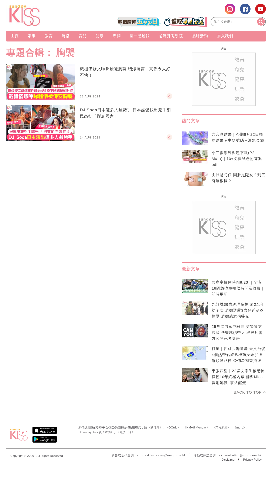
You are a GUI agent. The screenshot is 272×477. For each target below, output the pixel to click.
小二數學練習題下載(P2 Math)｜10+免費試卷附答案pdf (237, 159)
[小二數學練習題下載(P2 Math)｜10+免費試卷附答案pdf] (195, 157)
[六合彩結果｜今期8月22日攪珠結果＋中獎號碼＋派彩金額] (195, 138)
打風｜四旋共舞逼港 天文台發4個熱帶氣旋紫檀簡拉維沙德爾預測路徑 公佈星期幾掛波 (238, 355)
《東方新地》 (221, 427)
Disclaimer (228, 459)
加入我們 (225, 36)
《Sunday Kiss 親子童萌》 (96, 432)
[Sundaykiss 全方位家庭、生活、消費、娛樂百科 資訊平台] (45, 15)
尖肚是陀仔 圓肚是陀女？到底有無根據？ (238, 178)
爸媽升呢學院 (171, 36)
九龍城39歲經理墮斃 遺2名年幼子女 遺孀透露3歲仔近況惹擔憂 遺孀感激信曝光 (238, 310)
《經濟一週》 (126, 432)
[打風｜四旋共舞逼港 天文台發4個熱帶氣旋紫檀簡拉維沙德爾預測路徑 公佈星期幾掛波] (195, 353)
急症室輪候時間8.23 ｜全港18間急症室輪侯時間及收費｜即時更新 (238, 288)
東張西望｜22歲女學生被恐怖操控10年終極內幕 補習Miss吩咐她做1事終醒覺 (238, 377)
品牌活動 (200, 36)
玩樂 (66, 36)
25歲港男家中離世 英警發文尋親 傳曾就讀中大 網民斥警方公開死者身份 (237, 332)
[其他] (169, 98)
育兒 (83, 36)
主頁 (15, 36)
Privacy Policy (252, 459)
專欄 (117, 36)
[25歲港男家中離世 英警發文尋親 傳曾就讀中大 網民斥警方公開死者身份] (195, 331)
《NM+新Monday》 (196, 427)
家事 (32, 36)
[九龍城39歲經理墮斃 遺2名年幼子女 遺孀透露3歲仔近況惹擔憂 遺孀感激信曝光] (195, 308)
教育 (49, 36)
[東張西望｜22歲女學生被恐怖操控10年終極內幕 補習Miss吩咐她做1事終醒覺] (195, 375)
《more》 (239, 427)
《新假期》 (155, 427)
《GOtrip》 (173, 427)
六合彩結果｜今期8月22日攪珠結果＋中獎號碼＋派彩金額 (238, 137)
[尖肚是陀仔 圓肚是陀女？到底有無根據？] (195, 179)
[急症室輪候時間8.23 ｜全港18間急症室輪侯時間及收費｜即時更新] (195, 286)
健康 (100, 36)
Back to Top (248, 392)
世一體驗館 (140, 36)
